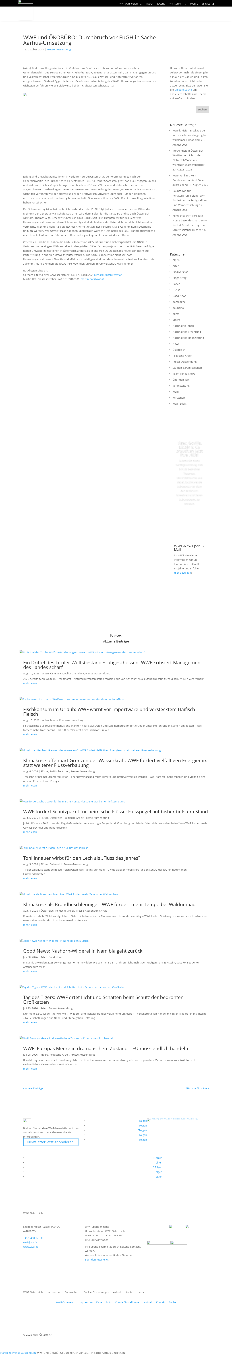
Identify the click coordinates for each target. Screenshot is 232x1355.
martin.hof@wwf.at (92, 279)
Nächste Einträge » (197, 1088)
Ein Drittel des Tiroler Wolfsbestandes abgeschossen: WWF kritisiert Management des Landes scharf (112, 664)
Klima (176, 314)
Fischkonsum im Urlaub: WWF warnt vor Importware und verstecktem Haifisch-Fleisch (109, 711)
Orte (124, 14)
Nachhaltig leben (61, 21)
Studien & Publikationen (187, 367)
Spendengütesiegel (96, 1259)
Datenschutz (72, 1292)
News (176, 343)
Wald (176, 391)
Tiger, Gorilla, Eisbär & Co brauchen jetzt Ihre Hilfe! (189, 448)
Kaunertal (179, 308)
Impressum (54, 1292)
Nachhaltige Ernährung (187, 331)
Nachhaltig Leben (183, 326)
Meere (176, 320)
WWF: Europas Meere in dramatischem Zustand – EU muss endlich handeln (105, 1048)
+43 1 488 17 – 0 (33, 1238)
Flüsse (176, 290)
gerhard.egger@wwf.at (108, 275)
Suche (172, 1302)
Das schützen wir (61, 14)
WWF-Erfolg (180, 403)
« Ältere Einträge (33, 1088)
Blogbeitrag (180, 278)
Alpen (176, 260)
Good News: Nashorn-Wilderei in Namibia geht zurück (82, 951)
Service (206, 4)
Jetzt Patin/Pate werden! (189, 520)
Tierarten (100, 14)
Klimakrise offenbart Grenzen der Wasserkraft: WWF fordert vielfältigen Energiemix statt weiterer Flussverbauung (115, 762)
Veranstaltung (181, 385)
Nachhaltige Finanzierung (188, 337)
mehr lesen (30, 683)
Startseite (6, 1352)
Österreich (179, 349)
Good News (179, 296)
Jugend (161, 4)
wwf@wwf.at (30, 1242)
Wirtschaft (176, 4)
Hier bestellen (182, 572)
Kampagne (179, 302)
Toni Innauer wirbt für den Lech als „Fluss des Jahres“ (81, 858)
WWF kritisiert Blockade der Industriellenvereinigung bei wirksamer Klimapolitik (190, 135)
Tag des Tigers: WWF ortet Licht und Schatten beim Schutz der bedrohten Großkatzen (103, 999)
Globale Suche (183, 89)
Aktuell (202, 10)
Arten (176, 266)
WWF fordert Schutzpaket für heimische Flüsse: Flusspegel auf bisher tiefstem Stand (115, 811)
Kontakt (130, 1292)
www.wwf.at (30, 1246)
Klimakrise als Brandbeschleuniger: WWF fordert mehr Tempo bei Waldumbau (109, 904)
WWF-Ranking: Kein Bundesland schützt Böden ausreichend (189, 180)
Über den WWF (182, 379)
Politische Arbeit (182, 355)
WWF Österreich (128, 4)
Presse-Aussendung (59, 49)
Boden (176, 284)
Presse (194, 4)
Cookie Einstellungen (96, 1292)
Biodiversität (180, 272)
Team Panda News (184, 373)
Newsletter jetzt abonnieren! (50, 1142)
